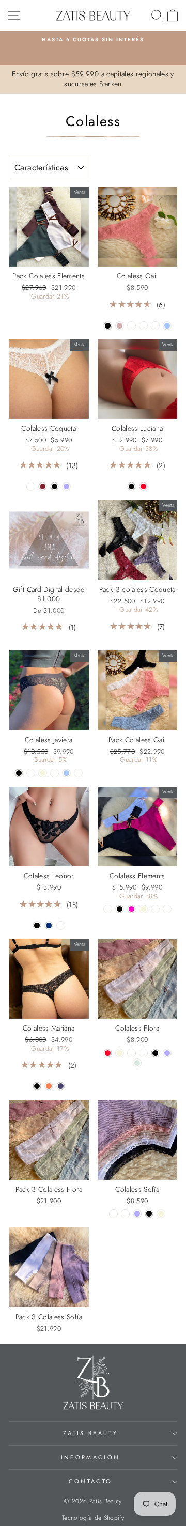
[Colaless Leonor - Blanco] (61, 925)
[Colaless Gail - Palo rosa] (119, 326)
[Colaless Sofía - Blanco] (113, 1214)
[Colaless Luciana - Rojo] (143, 486)
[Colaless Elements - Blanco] (167, 909)
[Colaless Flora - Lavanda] (167, 1053)
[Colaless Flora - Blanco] (143, 1053)
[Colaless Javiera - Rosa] (78, 773)
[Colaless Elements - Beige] (143, 909)
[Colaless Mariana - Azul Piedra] (61, 1086)
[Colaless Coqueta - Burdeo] (43, 486)
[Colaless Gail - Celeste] (167, 326)
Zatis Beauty (90, 1433)
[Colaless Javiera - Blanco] (31, 773)
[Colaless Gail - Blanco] (155, 326)
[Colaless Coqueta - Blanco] (31, 486)
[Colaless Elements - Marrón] (108, 909)
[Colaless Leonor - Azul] (49, 925)
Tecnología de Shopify (93, 1517)
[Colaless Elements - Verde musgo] (155, 909)
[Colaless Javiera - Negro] (19, 773)
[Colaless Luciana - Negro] (131, 486)
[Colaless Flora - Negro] (155, 1053)
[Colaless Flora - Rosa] (131, 1053)
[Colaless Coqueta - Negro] (54, 486)
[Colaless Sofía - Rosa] (125, 1214)
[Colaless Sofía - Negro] (149, 1214)
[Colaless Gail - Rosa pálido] (131, 326)
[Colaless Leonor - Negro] (37, 925)
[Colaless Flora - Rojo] (108, 1053)
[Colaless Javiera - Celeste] (66, 773)
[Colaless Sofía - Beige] (161, 1214)
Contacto (91, 1481)
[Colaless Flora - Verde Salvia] (137, 1063)
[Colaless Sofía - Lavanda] (137, 1214)
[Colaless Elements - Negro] (119, 909)
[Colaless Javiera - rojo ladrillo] (54, 773)
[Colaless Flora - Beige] (119, 1053)
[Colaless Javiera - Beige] (43, 773)
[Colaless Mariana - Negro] (37, 1086)
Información (90, 1457)
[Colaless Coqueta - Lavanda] (66, 486)
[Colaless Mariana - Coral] (49, 1086)
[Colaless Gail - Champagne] (143, 326)
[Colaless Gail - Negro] (108, 326)
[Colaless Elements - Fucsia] (131, 909)
